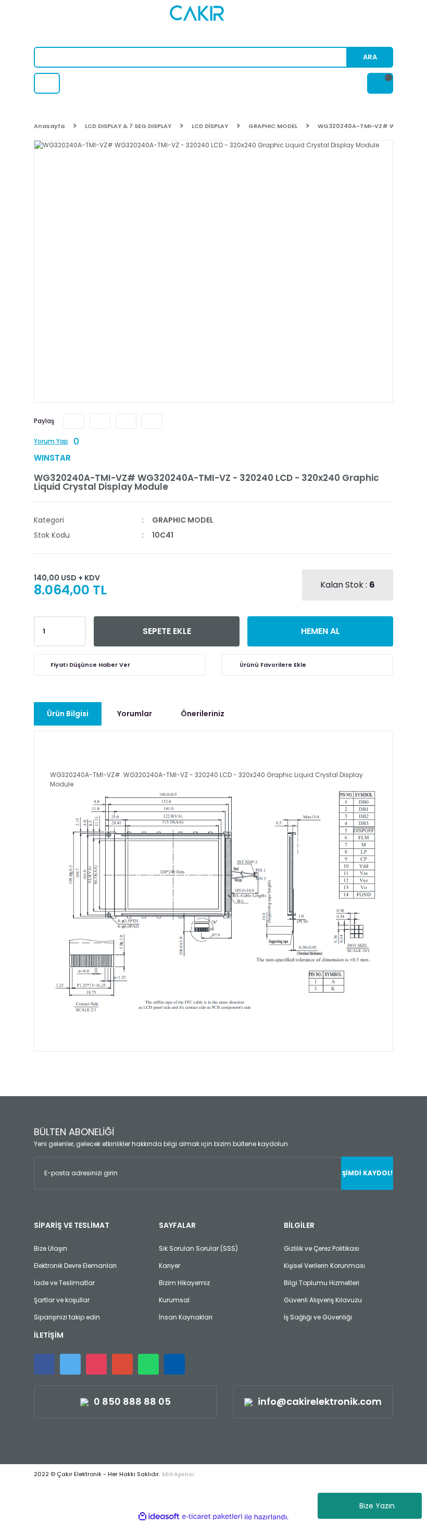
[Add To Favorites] (307, 665)
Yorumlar (134, 713)
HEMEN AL (320, 631)
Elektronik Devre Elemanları (75, 1265)
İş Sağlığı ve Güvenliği (318, 1317)
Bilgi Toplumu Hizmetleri (321, 1282)
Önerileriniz (202, 713)
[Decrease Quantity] (76, 634)
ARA (370, 57)
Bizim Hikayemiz (184, 1282)
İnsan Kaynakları (185, 1317)
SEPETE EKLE (167, 631)
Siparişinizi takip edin (67, 1317)
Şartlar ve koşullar (62, 1300)
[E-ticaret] (212, 1516)
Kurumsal (174, 1300)
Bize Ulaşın (50, 1248)
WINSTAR (52, 457)
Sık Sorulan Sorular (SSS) (198, 1248)
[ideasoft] (159, 1517)
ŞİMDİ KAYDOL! (367, 1173)
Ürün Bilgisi (68, 713)
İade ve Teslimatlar (64, 1282)
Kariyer (169, 1265)
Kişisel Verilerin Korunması (324, 1265)
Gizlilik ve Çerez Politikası (321, 1248)
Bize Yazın (377, 1506)
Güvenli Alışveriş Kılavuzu (323, 1300)
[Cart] (380, 83)
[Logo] (214, 23)
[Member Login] (47, 83)
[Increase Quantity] (76, 628)
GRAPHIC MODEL (183, 520)
